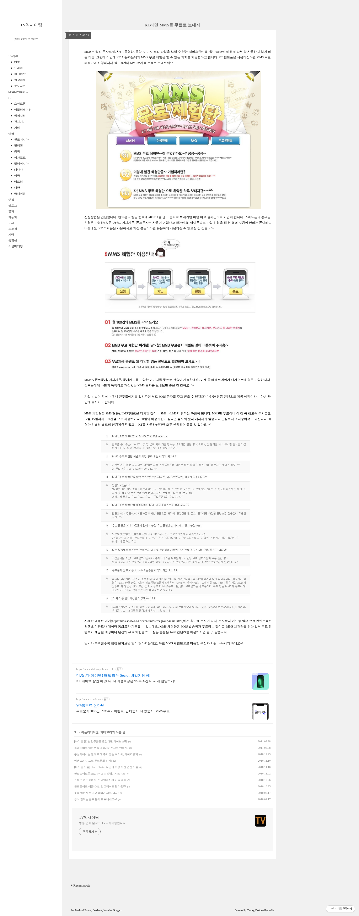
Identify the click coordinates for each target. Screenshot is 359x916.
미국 (16, 175)
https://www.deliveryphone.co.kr (95, 669)
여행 (11, 133)
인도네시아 (21, 139)
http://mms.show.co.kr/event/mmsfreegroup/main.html (147, 621)
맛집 (11, 199)
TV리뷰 (13, 56)
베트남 (18, 181)
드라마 (18, 68)
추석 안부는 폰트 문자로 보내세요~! (95, 799)
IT (9, 97)
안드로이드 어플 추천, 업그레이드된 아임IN (100, 786)
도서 (11, 223)
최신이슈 (19, 74)
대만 (16, 187)
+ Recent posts (80, 885)
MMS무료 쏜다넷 (90, 705)
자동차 (12, 217)
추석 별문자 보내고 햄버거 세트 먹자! (96, 792)
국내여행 (19, 193)
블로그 (12, 205)
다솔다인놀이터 (18, 92)
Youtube (107, 910)
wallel (271, 910)
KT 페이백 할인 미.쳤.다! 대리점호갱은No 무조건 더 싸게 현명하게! (125, 681)
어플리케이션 (22, 109)
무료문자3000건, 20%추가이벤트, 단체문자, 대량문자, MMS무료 (123, 711)
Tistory (250, 910)
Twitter (88, 910)
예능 (16, 62)
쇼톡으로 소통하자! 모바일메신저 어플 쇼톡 (100, 780)
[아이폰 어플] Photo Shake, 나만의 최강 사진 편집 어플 (106, 767)
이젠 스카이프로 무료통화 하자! (93, 760)
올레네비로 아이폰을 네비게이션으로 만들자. (101, 747)
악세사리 (19, 115)
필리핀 (18, 145)
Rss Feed (75, 910)
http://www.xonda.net (89, 699)
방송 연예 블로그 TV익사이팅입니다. (103, 823)
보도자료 (19, 86)
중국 (16, 151)
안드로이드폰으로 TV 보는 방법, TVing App (99, 773)
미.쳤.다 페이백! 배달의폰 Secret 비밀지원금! (113, 675)
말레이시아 (21, 163)
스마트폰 (19, 103)
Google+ (117, 910)
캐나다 (18, 169)
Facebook (97, 910)
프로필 (12, 228)
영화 (11, 211)
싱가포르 (19, 157)
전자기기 (19, 121)
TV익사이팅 (31, 25)
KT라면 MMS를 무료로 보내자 (172, 25)
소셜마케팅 (15, 246)
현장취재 (19, 80)
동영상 (12, 240)
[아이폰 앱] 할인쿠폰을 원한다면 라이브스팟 (100, 741)
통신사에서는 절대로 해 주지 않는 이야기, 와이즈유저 (106, 754)
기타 (16, 127)
